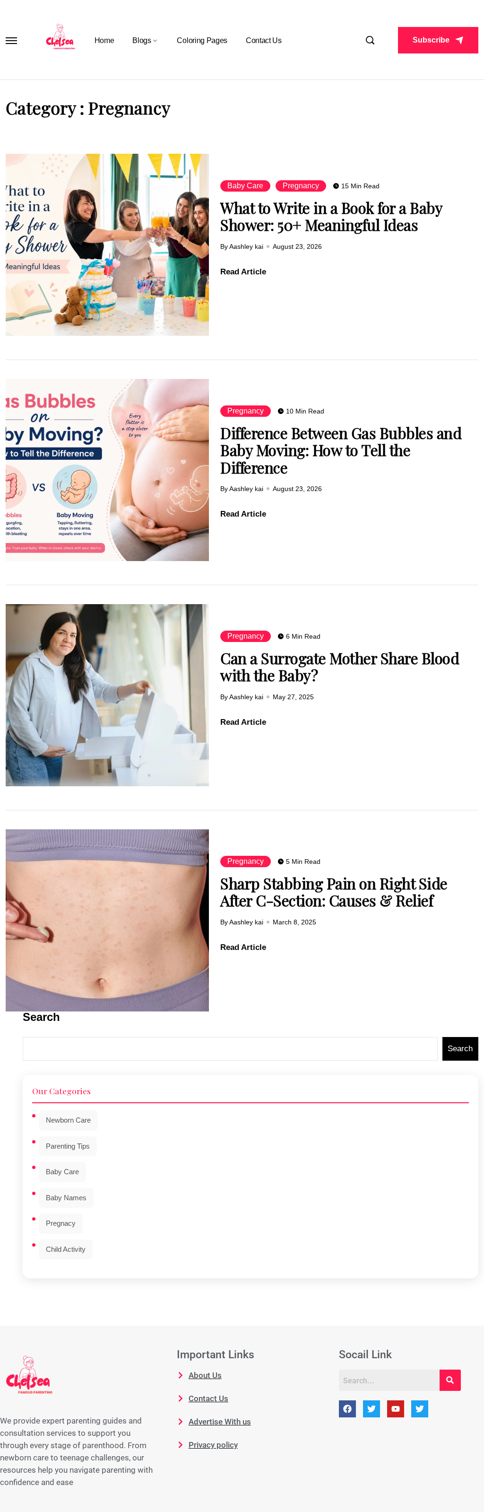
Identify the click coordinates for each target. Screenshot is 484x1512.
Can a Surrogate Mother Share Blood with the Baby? (339, 666)
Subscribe (431, 40)
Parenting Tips (68, 1146)
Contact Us (264, 40)
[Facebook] (347, 1408)
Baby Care (245, 186)
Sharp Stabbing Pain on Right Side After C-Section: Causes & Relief (334, 891)
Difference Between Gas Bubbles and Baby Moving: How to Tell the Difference (340, 449)
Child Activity (66, 1249)
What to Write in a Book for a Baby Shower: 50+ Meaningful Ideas (331, 216)
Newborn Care (68, 1120)
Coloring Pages (202, 40)
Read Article (243, 271)
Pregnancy (301, 186)
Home (104, 40)
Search (41, 1017)
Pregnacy (61, 1223)
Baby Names (66, 1198)
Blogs (141, 40)
